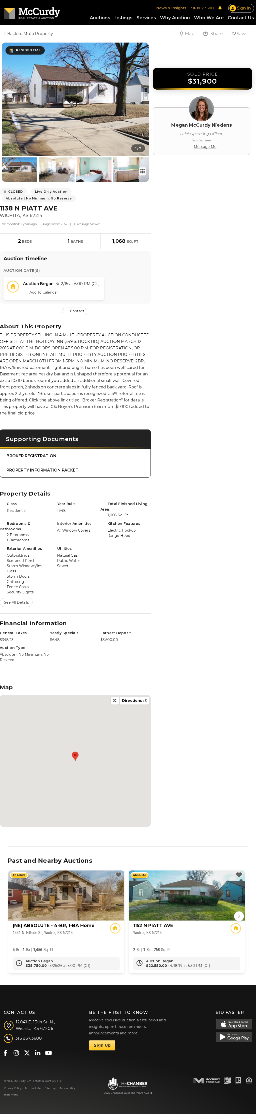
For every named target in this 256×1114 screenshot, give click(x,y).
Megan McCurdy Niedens (201, 125)
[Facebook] (5, 1052)
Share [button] (216, 33)
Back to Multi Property (29, 33)
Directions (132, 700)
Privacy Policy (13, 1088)
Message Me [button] (205, 146)
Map (190, 33)
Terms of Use (33, 1088)
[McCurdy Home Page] (32, 11)
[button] (75, 311)
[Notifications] (220, 8)
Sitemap (50, 1088)
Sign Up (102, 1045)
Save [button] (241, 33)
